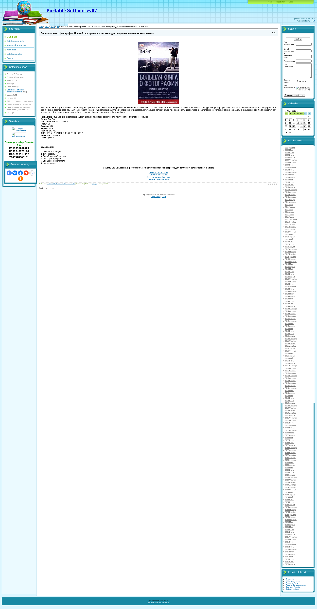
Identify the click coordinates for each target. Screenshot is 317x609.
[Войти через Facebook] (20, 172)
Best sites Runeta (293, 587)
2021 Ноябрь (290, 423)
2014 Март (289, 294)
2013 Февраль (291, 262)
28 (305, 129)
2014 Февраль (291, 291)
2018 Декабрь (290, 383)
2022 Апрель (290, 435)
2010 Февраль (291, 172)
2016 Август (290, 363)
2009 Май (289, 150)
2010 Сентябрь (291, 190)
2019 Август (290, 403)
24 (58, 27)
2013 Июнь (289, 272)
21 (305, 126)
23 (286, 129)
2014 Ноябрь (290, 314)
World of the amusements (296, 585)
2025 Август (290, 534)
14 (305, 123)
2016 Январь (290, 348)
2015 (47, 27)
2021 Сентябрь (291, 418)
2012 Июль (289, 244)
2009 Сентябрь (291, 160)
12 (298, 123)
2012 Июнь (289, 242)
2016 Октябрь (290, 368)
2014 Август (290, 306)
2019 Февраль (291, 388)
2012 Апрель (290, 237)
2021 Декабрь (290, 425)
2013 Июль (289, 274)
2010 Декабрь (290, 197)
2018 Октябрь (290, 378)
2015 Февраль (291, 321)
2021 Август (290, 415)
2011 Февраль (290, 202)
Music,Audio (12, 87)
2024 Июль (289, 502)
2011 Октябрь (290, 222)
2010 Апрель (290, 177)
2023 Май (289, 467)
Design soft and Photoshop (17, 104)
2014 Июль (289, 304)
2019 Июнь (289, 398)
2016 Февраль (291, 351)
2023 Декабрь (290, 485)
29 (309, 129)
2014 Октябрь (290, 311)
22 (309, 126)
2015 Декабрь (290, 346)
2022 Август (290, 445)
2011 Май (289, 209)
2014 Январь (290, 289)
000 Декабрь (290, 147)
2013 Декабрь (290, 286)
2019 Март (289, 391)
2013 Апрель (290, 267)
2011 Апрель (290, 207)
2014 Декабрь (290, 316)
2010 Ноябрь (290, 195)
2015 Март (289, 324)
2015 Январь (290, 319)
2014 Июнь (289, 301)
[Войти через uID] (9, 172)
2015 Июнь (289, 331)
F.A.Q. (9, 113)
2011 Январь (290, 200)
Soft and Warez (13, 77)
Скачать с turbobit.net (158, 172)
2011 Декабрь (290, 227)
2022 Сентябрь (291, 448)
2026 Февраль (291, 549)
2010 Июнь (289, 182)
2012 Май (289, 239)
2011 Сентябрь (291, 219)
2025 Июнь (289, 529)
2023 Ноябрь (290, 482)
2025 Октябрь (290, 539)
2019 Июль (289, 400)
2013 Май (289, 269)
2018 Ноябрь (290, 381)
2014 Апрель (290, 296)
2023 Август (290, 475)
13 (301, 123)
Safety (9, 83)
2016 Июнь (289, 361)
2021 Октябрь (290, 420)
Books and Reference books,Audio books (15, 91)
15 (309, 123)
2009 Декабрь (290, 167)
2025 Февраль (291, 520)
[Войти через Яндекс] (26, 172)
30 (286, 132)
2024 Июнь (289, 500)
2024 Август (290, 505)
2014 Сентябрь (291, 309)
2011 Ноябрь (290, 224)
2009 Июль (289, 155)
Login (291, 2)
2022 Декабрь (290, 455)
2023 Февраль (291, 460)
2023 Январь (290, 458)
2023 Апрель (290, 465)
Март (53, 27)
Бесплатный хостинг (156, 602)
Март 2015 (291, 111)
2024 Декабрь (290, 515)
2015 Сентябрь (291, 338)
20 (301, 126)
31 (290, 132)
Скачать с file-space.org (158, 179)
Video (9, 80)
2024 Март (289, 492)
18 (294, 126)
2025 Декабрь (290, 544)
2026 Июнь (289, 559)
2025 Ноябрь (290, 542)
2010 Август (290, 187)
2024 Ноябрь (290, 512)
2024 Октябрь (290, 510)
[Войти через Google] (32, 173)
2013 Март (289, 264)
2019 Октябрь (290, 408)
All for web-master (293, 581)
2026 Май (289, 557)
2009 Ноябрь (290, 165)
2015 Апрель (290, 326)
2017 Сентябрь (291, 376)
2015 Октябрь (290, 341)
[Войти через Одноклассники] (20, 178)
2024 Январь (290, 487)
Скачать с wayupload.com (158, 177)
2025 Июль (289, 532)
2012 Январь (290, 229)
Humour (10, 98)
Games (10, 95)
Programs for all (292, 583)
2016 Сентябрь (291, 366)
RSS (313, 21)
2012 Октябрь (290, 252)
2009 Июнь (289, 152)
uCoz (167, 602)
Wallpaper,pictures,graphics (18, 101)
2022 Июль (289, 443)
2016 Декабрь (290, 373)
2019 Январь (290, 386)
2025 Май (289, 527)
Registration (280, 2)
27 (301, 129)
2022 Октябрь (290, 450)
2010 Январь (290, 170)
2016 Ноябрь (290, 371)
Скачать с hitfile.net (158, 175)
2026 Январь (290, 547)
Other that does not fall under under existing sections (18, 108)
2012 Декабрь (290, 257)
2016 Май (289, 358)
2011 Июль (289, 214)
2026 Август (290, 564)
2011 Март (289, 205)
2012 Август (290, 247)
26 (298, 129)
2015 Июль (289, 334)
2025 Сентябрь (291, 537)
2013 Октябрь (290, 281)
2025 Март (289, 522)
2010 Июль (289, 185)
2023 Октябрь (290, 480)
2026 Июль (289, 562)
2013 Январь (290, 259)
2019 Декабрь (290, 413)
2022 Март (289, 433)
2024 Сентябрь (291, 507)
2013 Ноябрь (290, 284)
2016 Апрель (290, 356)
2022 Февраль (291, 430)
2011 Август (290, 217)
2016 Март (289, 353)
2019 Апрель (290, 393)
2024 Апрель (290, 495)
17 (290, 126)
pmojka (94, 184)
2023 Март (289, 462)
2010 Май (289, 180)
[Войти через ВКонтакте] (14, 172)
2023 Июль (289, 472)
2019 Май (289, 396)
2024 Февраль (291, 490)
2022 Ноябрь (290, 453)
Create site (290, 579)
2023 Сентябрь (291, 477)
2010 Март (289, 175)
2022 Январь (290, 428)
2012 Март (289, 234)
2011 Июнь (289, 212)
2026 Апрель (290, 554)
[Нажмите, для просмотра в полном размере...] (158, 103)
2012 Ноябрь (290, 254)
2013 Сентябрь (291, 279)
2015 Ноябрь (290, 343)
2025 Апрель (290, 524)
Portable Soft (12, 74)
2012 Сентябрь (291, 249)
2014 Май (289, 299)
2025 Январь (290, 517)
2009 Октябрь (290, 162)
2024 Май (289, 497)
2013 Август (290, 276)
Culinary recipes (292, 589)
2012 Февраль (291, 232)
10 (290, 123)
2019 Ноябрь (290, 410)
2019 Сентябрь (291, 405)
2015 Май (289, 329)
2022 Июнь (289, 440)
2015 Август (290, 336)
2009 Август (290, 157)
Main (270, 2)
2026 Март (289, 552)
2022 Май (289, 438)
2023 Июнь (289, 470)
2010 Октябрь (290, 192)
